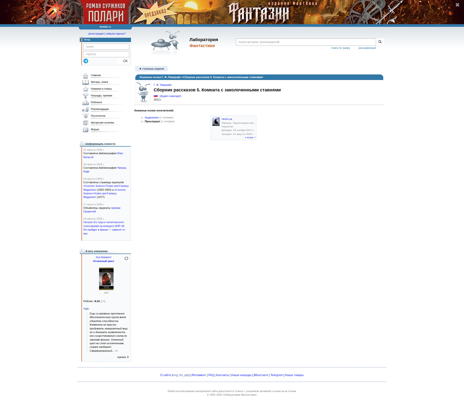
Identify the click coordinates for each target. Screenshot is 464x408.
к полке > (250, 137)
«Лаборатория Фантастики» (240, 394)
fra (181, 375)
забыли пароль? (116, 33)
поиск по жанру (340, 47)
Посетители (98, 115)
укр (186, 375)
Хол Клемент (103, 257)
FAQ (211, 375)
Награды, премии (101, 95)
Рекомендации (100, 109)
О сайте (165, 375)
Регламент (199, 375)
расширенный (367, 47)
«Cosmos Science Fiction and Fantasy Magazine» (104, 193)
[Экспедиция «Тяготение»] (106, 289)
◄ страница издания (151, 68)
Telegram (276, 375)
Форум (95, 129)
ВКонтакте (261, 375)
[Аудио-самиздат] (170, 96)
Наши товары (294, 375)
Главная (96, 75)
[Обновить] (126, 260)
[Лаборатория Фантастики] (166, 43)
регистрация (96, 33)
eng (175, 375)
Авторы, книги (99, 81)
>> (116, 350)
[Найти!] (380, 42)
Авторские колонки (102, 122)
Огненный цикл (103, 261)
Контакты (222, 375)
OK (123, 61)
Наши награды (241, 375)
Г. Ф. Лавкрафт (163, 84)
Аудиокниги (152, 117)
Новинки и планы (101, 88)
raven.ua (227, 118)
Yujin (86, 308)
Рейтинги (96, 102)
